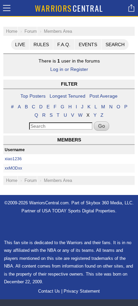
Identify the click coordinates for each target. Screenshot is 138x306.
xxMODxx (13, 168)
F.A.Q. (63, 44)
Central (69, 8)
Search (115, 44)
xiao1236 (13, 159)
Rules (41, 44)
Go (101, 126)
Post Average (103, 96)
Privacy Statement (82, 291)
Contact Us (49, 291)
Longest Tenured (67, 96)
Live (20, 44)
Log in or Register (69, 69)
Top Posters (33, 96)
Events (88, 44)
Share (131, 8)
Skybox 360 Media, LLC (109, 202)
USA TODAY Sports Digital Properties (78, 210)
